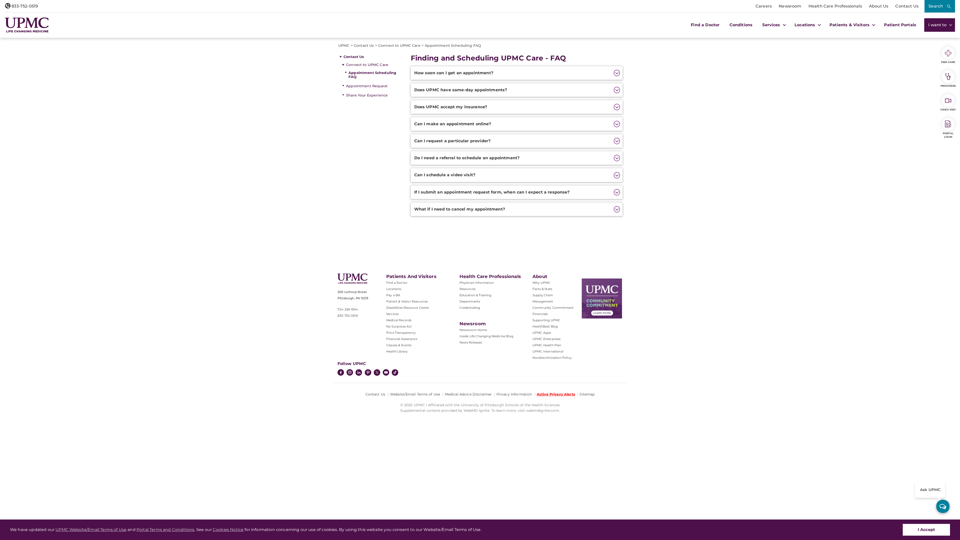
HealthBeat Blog (545, 326)
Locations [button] (805, 24)
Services (392, 314)
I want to (938, 24)
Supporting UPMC (546, 320)
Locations (393, 289)
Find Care (948, 62)
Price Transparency (401, 332)
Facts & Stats (542, 289)
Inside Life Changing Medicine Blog (486, 336)
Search (935, 6)
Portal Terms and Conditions (165, 529)
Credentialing (470, 308)
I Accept (926, 529)
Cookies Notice (228, 529)
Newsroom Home (473, 330)
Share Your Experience (367, 95)
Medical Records (399, 320)
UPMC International (547, 351)
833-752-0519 (24, 6)
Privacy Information (514, 394)
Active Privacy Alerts (556, 394)
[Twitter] (377, 372)
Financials (540, 314)
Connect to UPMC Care (367, 64)
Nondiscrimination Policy (552, 358)
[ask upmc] (943, 506)
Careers (764, 6)
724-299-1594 (348, 309)
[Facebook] (341, 373)
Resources (468, 289)
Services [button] (771, 24)
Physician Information (477, 282)
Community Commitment (553, 308)
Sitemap (587, 394)
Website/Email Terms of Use (415, 394)
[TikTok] (395, 372)
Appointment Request (367, 86)
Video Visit (948, 109)
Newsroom (790, 6)
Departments (470, 301)
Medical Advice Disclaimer (468, 394)
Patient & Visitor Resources (407, 301)
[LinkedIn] (359, 373)
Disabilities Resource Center (407, 308)
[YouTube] (386, 373)
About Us (878, 6)
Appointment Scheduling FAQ (372, 74)
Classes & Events (399, 345)
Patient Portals (900, 24)
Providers (948, 86)
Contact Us (906, 6)
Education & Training (475, 295)
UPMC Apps (541, 332)
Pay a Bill (393, 295)
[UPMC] (27, 25)
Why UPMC (541, 282)
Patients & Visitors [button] (850, 24)
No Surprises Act (399, 326)
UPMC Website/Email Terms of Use (91, 529)
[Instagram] (349, 373)
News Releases (471, 342)
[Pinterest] (368, 373)
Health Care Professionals (835, 6)
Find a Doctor (705, 24)
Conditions (741, 24)
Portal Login (948, 135)
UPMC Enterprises (546, 339)
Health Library (397, 351)
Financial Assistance (401, 339)
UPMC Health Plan (546, 345)
